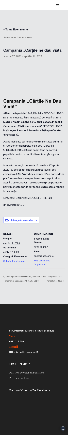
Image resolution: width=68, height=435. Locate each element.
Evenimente (18, 261)
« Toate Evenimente (15, 29)
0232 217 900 (16, 341)
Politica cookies (19, 378)
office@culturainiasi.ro (24, 352)
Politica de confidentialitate (26, 372)
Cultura (7, 261)
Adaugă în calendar (22, 220)
